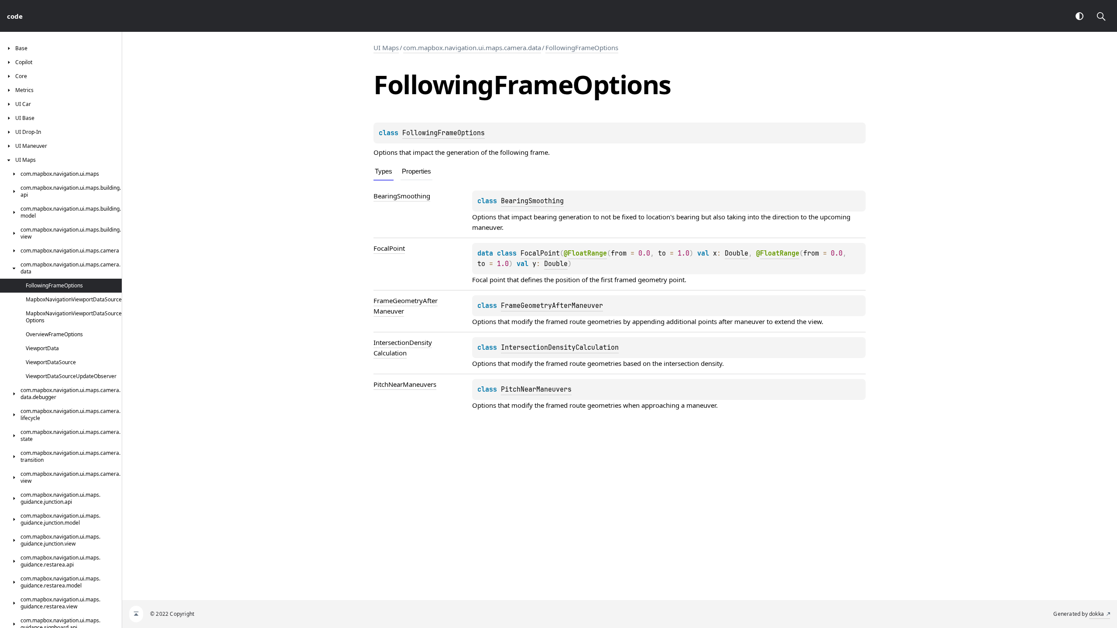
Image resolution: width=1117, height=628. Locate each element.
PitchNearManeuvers (536, 389)
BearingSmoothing (532, 201)
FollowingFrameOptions (581, 47)
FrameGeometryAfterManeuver (552, 305)
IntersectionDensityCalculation (560, 347)
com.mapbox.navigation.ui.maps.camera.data (472, 47)
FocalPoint (540, 253)
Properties (416, 171)
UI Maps (386, 47)
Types (383, 171)
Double (736, 253)
